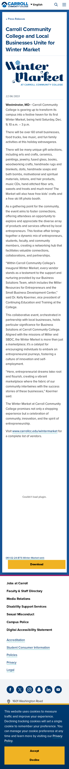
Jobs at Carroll (17, 583)
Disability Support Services (27, 607)
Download (36, 564)
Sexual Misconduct (20, 614)
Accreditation (16, 640)
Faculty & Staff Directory (24, 591)
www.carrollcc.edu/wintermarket (34, 431)
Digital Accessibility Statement (29, 630)
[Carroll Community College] (15, 4)
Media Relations (18, 599)
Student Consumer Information (28, 648)
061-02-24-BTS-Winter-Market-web (25, 557)
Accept (34, 751)
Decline (34, 760)
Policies (12, 655)
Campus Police (18, 622)
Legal (10, 670)
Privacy (11, 662)
